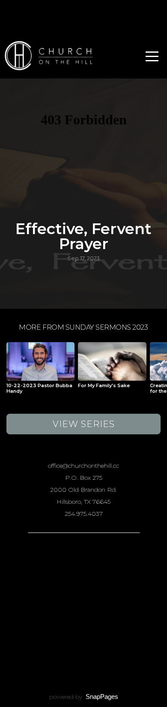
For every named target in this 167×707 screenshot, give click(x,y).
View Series (84, 424)
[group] (40, 371)
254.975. (76, 513)
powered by (83, 697)
